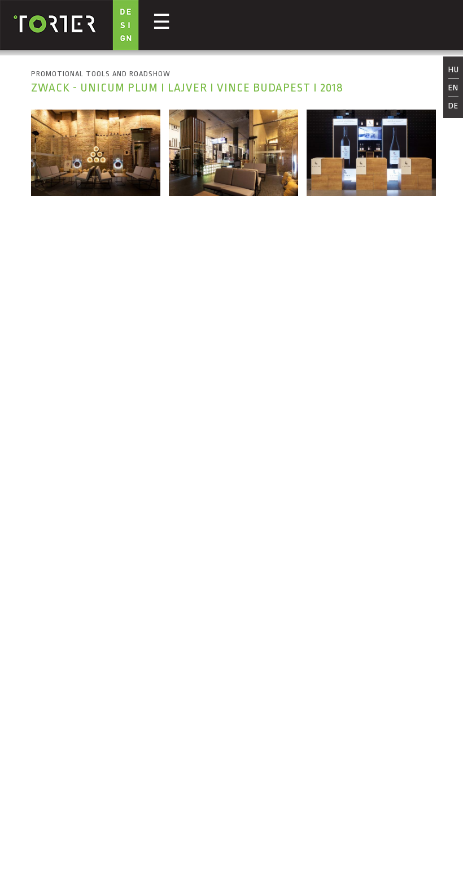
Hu (453, 71)
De (453, 106)
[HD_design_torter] (371, 193)
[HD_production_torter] (95, 193)
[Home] (69, 26)
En (453, 88)
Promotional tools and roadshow (101, 73)
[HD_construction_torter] (233, 193)
